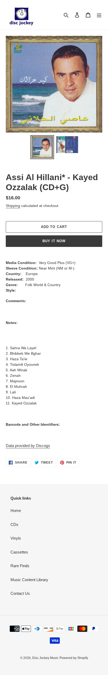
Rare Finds (19, 566)
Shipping (13, 206)
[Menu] (99, 15)
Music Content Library (29, 579)
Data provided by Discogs (28, 445)
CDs (14, 524)
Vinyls (15, 538)
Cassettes (19, 552)
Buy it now (54, 241)
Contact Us (20, 593)
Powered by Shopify (74, 658)
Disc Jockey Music (45, 658)
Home (15, 510)
